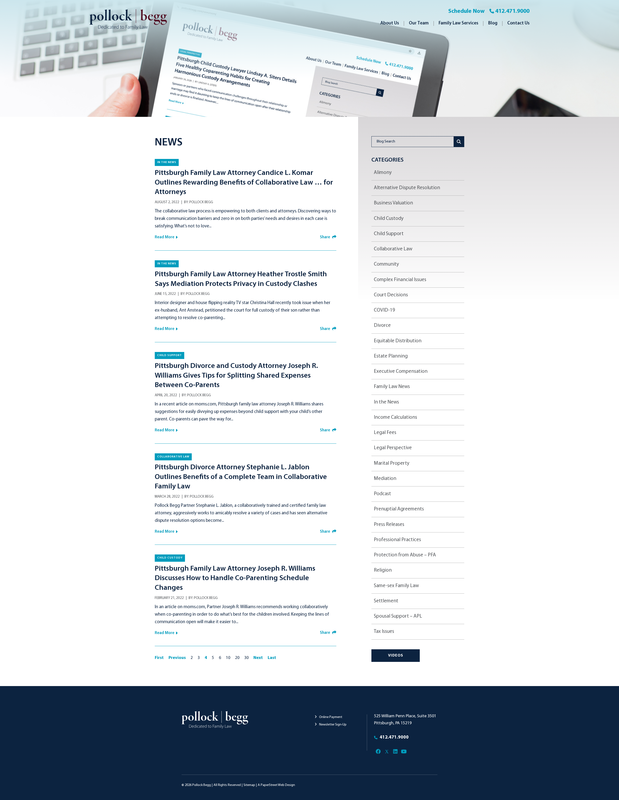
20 (237, 658)
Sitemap (249, 785)
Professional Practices (397, 539)
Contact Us (518, 23)
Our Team (419, 23)
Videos (395, 656)
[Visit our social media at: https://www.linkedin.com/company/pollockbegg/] (395, 752)
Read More (164, 237)
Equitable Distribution (397, 341)
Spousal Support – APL (398, 616)
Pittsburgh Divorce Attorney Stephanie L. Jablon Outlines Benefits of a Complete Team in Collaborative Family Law (241, 477)
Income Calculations (395, 417)
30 (246, 658)
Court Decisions (391, 295)
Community (386, 264)
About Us (389, 23)
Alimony (383, 172)
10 (228, 658)
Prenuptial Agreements (399, 509)
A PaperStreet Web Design (276, 785)
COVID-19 (384, 310)
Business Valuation (393, 203)
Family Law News (392, 386)
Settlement (386, 601)
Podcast (382, 493)
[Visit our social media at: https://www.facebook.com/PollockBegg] (378, 752)
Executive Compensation (400, 371)
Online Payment (330, 717)
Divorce (382, 325)
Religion (383, 570)
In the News (166, 162)
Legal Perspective (393, 447)
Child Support (169, 355)
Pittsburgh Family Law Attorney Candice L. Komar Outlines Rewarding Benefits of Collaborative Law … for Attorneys (244, 182)
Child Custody (170, 557)
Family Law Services (458, 23)
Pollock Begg (201, 202)
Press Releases (389, 524)
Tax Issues (384, 631)
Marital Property (391, 463)
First (159, 658)
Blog (492, 23)
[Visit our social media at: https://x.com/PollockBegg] (387, 752)
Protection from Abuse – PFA (405, 555)
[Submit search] (459, 141)
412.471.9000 (512, 11)
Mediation (385, 478)
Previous (177, 658)
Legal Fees (385, 432)
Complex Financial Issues (400, 279)
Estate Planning (391, 356)
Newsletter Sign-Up (332, 724)
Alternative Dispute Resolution (407, 187)
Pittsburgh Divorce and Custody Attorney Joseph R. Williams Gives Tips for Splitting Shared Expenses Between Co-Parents (236, 375)
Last (272, 658)
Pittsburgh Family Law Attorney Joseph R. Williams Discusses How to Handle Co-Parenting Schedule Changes (235, 578)
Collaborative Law (173, 456)
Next (258, 658)
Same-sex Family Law (396, 585)
